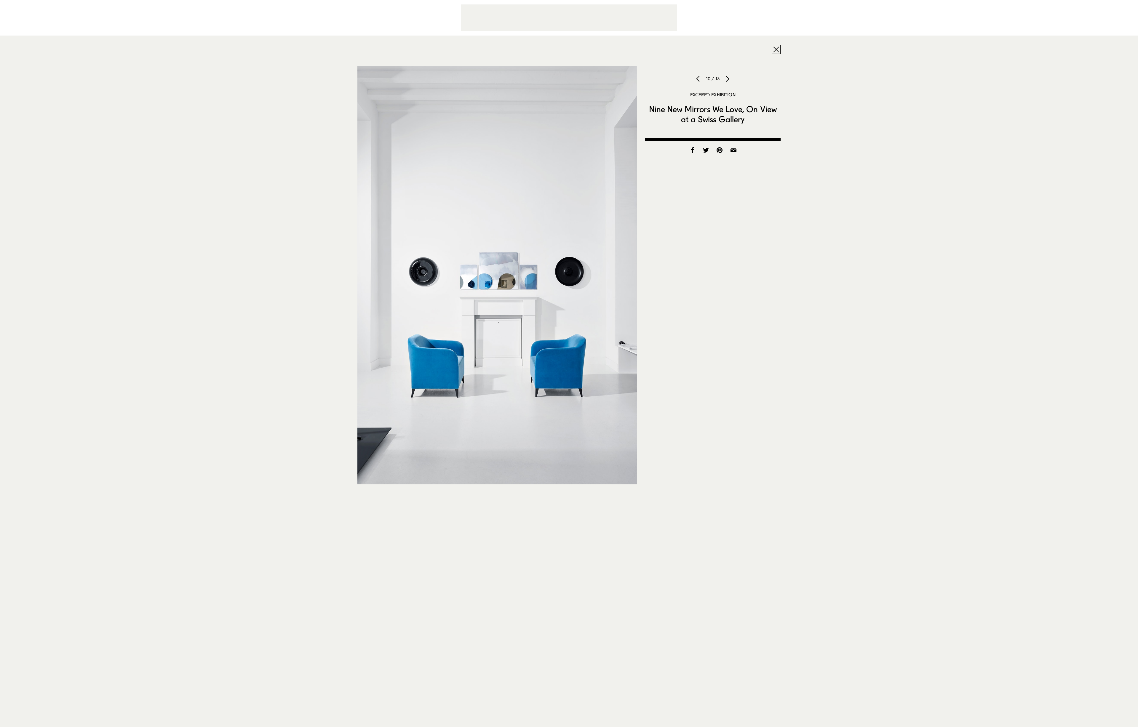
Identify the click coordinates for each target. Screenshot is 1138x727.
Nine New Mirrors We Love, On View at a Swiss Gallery (713, 114)
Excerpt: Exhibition (713, 94)
